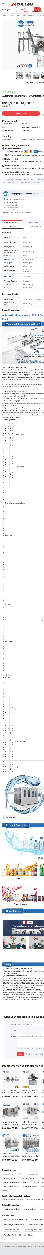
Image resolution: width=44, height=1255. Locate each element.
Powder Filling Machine (11, 1209)
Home (4, 15)
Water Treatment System (10, 1186)
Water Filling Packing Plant (33, 1230)
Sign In (5, 213)
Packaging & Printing (14, 15)
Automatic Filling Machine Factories (15, 1219)
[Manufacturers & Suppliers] (22, 4)
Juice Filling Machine (28, 1179)
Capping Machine (29, 1209)
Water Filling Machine (9, 1179)
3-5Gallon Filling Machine (10, 1183)
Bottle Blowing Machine (29, 1186)
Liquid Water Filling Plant (12, 1230)
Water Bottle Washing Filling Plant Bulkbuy (18, 1235)
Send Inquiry (21, 113)
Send (20, 1054)
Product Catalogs (32, 1174)
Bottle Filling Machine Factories (14, 1225)
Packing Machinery (28, 15)
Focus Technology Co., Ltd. (27, 1246)
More (4, 1239)
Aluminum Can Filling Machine (31, 1183)
